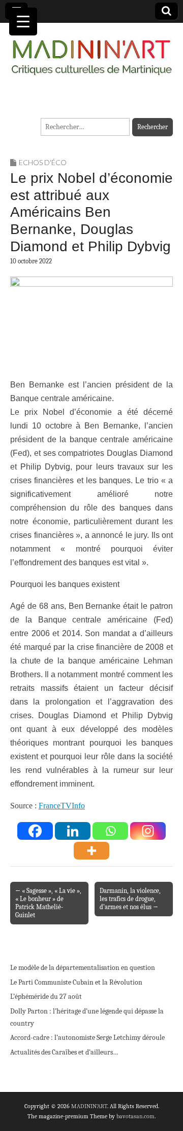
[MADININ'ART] (91, 51)
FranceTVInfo (62, 805)
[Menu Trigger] (23, 21)
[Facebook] (35, 831)
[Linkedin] (72, 831)
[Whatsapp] (110, 831)
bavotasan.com (135, 1116)
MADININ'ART (89, 1106)
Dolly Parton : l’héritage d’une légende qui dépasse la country (87, 1017)
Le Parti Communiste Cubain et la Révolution (76, 982)
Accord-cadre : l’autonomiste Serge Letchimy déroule (87, 1037)
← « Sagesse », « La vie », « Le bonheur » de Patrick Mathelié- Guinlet (48, 903)
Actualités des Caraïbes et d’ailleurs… (64, 1052)
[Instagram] (148, 831)
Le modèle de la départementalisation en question (82, 967)
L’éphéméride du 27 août (46, 996)
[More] (91, 851)
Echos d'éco (43, 162)
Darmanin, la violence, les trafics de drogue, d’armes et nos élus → (130, 899)
